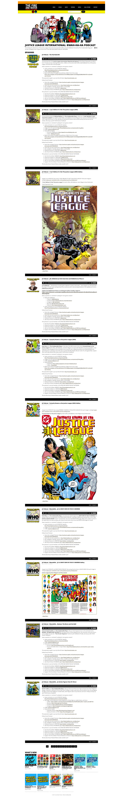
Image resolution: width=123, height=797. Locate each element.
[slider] (94, 59)
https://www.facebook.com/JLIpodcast (71, 89)
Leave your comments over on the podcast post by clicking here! (61, 180)
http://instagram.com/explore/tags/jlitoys (63, 706)
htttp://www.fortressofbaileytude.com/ (67, 132)
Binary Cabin (69, 794)
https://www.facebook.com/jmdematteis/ (62, 300)
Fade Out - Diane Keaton (29, 767)
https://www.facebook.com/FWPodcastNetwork (74, 98)
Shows (60, 7)
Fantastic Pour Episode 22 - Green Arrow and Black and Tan (79, 768)
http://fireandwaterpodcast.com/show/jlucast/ (62, 645)
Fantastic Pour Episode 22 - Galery (91, 767)
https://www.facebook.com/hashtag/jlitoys (62, 704)
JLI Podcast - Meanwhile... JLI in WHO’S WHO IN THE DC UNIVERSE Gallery (63, 562)
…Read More (45, 271)
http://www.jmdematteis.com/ (59, 305)
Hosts (66, 7)
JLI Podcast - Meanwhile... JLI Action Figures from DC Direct (59, 682)
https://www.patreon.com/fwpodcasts (81, 99)
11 (73, 746)
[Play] (43, 59)
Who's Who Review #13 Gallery (67, 786)
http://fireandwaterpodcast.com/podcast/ (56, 70)
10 (70, 746)
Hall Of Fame (87, 7)
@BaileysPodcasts (55, 133)
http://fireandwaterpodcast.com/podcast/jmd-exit (57, 308)
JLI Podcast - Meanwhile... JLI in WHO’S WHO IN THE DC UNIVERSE (61, 509)
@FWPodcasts (64, 95)
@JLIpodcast (63, 88)
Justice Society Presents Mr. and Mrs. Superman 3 (30, 786)
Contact (95, 7)
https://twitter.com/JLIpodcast (67, 381)
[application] (69, 59)
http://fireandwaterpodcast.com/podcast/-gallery (70, 128)
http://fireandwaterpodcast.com (67, 94)
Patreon (73, 7)
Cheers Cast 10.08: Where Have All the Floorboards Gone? (67, 767)
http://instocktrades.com (71, 78)
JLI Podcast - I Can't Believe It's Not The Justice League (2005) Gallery (62, 172)
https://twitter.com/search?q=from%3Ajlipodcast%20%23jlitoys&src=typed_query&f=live (72, 701)
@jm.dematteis (56, 302)
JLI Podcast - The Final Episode (51, 54)
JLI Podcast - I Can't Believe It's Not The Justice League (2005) (60, 109)
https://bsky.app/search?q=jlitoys (59, 703)
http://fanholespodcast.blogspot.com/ (65, 710)
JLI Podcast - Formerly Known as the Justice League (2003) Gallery (61, 403)
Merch (79, 7)
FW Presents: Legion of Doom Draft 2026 (42, 767)
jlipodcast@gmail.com (53, 71)
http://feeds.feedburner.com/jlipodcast (70, 85)
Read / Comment (92, 105)
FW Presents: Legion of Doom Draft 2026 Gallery (55, 767)
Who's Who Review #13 (55, 785)
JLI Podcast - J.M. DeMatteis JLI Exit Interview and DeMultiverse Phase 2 (63, 278)
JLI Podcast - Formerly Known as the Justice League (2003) (59, 339)
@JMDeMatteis (55, 299)
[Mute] (91, 59)
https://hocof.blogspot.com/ (67, 712)
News (54, 7)
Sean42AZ (54, 365)
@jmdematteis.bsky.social (58, 303)
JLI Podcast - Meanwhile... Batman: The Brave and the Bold (59, 624)
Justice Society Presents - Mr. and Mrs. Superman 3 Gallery (42, 787)
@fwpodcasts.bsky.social (66, 96)
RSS (96, 48)
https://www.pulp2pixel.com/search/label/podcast (65, 363)
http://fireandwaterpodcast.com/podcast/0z (56, 698)
